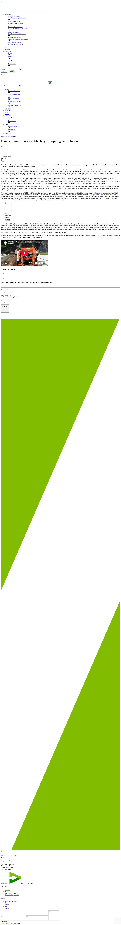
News (6, 903)
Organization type (6, 295)
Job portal (7, 890)
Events (7, 904)
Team (6, 906)
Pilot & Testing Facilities (12, 895)
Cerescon (97, 193)
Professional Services (11, 893)
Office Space (8, 891)
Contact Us (8, 908)
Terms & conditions (15, 923)
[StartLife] (24, 11)
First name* (4, 290)
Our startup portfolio (11, 901)
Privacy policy (5, 923)
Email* (3, 300)
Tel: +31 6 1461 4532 (27, 883)
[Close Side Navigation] (50, 83)
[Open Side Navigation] (12, 71)
